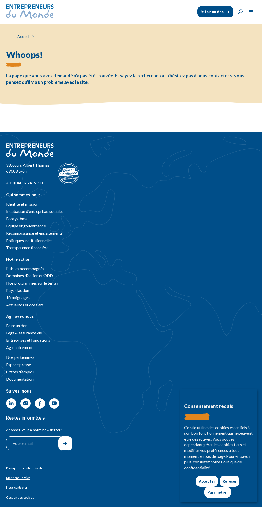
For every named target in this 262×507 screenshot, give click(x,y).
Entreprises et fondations (28, 339)
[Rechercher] (240, 12)
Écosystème (16, 218)
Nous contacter (16, 487)
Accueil (23, 36)
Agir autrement (19, 347)
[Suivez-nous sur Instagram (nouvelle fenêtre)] (25, 403)
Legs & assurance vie (24, 332)
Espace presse (18, 364)
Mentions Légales (18, 478)
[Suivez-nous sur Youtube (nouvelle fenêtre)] (54, 403)
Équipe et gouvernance (26, 225)
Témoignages (18, 297)
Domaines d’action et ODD (29, 275)
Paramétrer (217, 492)
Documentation (20, 378)
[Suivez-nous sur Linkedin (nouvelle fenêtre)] (11, 403)
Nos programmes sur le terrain (32, 283)
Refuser (230, 481)
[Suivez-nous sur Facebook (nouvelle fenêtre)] (40, 403)
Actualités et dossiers (25, 304)
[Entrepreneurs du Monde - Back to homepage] (30, 11)
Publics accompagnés (25, 268)
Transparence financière (27, 247)
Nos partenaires (20, 357)
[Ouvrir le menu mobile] (251, 12)
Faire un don (16, 325)
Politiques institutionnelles (29, 240)
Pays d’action (17, 290)
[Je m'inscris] (65, 443)
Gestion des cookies (20, 497)
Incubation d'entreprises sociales (34, 211)
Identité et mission (22, 204)
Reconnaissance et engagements (34, 233)
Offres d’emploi (20, 371)
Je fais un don (212, 11)
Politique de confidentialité (24, 468)
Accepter (207, 481)
